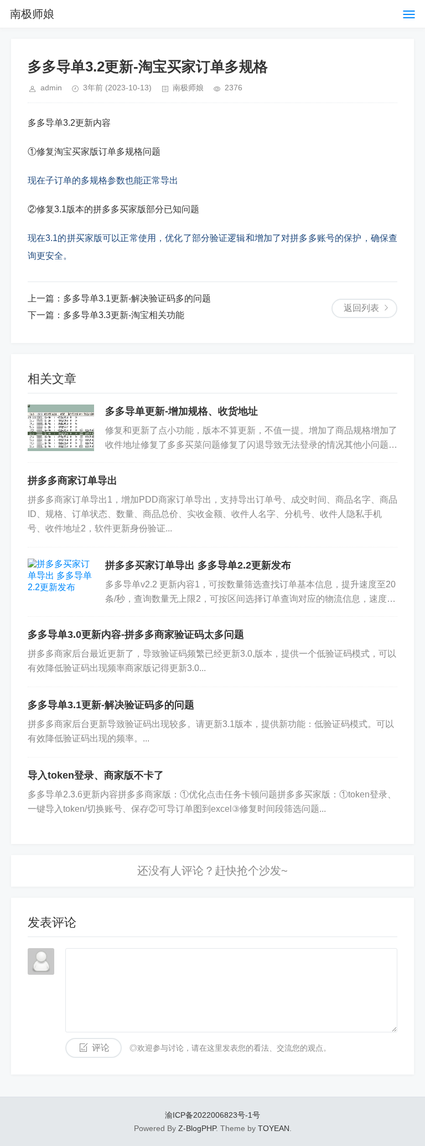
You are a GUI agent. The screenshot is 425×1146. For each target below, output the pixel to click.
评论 (101, 1047)
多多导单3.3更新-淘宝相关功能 (123, 315)
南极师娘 (32, 14)
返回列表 (361, 308)
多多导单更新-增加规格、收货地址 (181, 411)
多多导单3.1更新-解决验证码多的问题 (137, 298)
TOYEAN (273, 1128)
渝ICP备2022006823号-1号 (212, 1115)
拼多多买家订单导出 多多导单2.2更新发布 (198, 565)
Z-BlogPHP (197, 1128)
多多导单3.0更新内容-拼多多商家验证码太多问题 (136, 634)
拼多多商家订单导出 (72, 480)
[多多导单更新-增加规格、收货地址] (61, 428)
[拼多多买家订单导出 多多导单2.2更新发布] (61, 582)
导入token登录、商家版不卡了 (96, 775)
